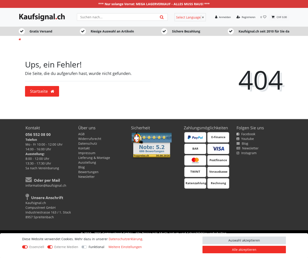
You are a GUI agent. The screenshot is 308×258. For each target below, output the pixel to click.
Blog (81, 167)
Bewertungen (88, 172)
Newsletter (86, 176)
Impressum (86, 153)
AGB (81, 134)
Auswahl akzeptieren (244, 240)
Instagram (248, 153)
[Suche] (162, 17)
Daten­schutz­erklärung (125, 239)
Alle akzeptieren (244, 249)
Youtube (247, 139)
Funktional (96, 247)
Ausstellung (87, 162)
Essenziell (36, 247)
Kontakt (84, 148)
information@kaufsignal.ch (45, 185)
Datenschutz (87, 143)
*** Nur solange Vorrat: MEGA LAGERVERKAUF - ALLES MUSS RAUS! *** (154, 4)
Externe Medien (66, 247)
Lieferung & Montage (94, 158)
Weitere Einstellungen (125, 247)
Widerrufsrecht (89, 139)
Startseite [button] (39, 91)
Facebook (247, 134)
